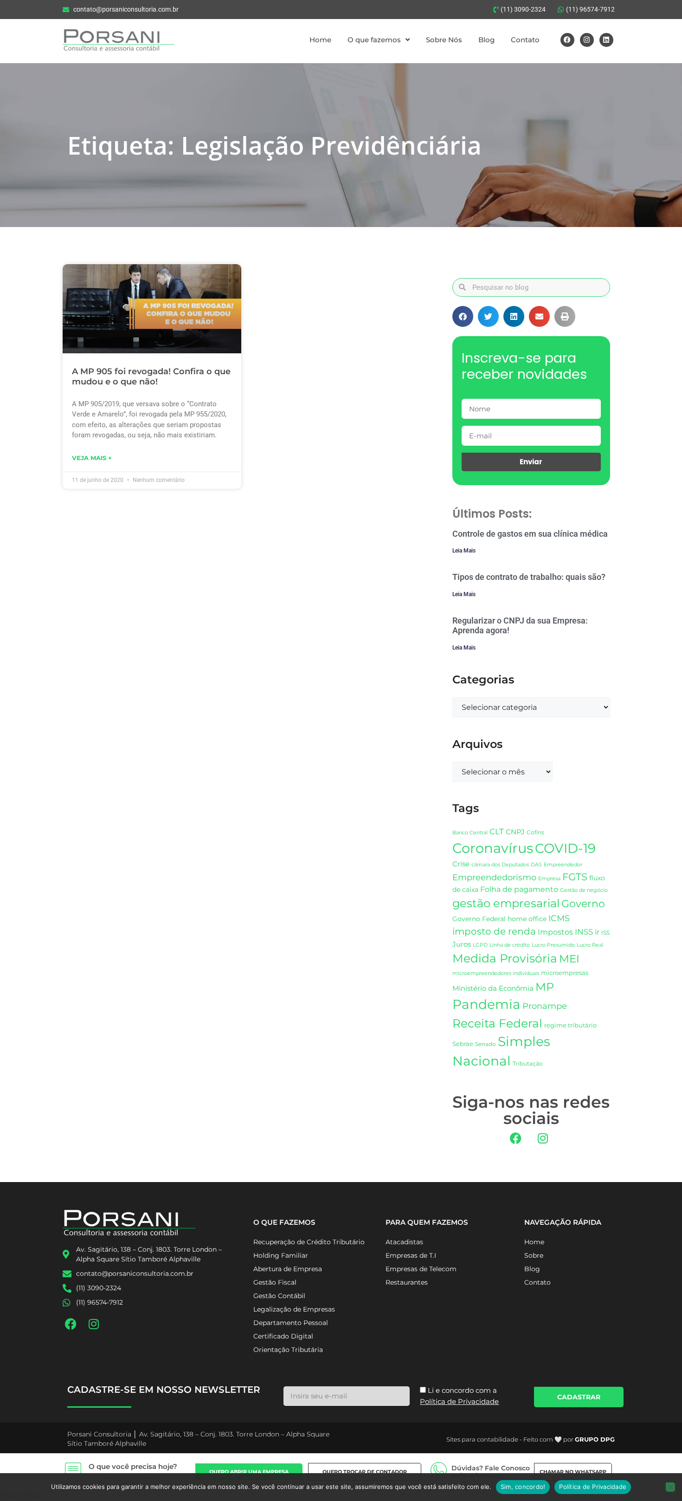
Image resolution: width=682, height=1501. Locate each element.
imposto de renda (494, 931)
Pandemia (486, 1004)
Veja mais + (92, 457)
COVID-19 (565, 848)
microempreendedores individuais (495, 973)
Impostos (555, 932)
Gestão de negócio (584, 890)
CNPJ (515, 831)
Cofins (535, 832)
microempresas (564, 972)
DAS (536, 864)
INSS (584, 931)
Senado (485, 1044)
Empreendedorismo (494, 877)
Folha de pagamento (519, 889)
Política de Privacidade (592, 1486)
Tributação (528, 1063)
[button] (462, 316)
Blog (486, 39)
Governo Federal (479, 919)
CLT (496, 831)
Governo (583, 903)
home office (527, 919)
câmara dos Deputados (500, 865)
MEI (569, 958)
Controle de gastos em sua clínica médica (530, 534)
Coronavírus (492, 848)
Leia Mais (464, 550)
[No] (670, 1487)
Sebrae (462, 1043)
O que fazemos (374, 39)
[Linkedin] (606, 40)
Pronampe (544, 1006)
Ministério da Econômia (493, 988)
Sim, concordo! (523, 1486)
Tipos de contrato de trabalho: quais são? (528, 577)
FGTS (574, 877)
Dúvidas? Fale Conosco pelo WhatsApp (490, 1472)
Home (320, 39)
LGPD (480, 945)
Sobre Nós (444, 39)
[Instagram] (587, 40)
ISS (605, 932)
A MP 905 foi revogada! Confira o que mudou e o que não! (151, 376)
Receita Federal (497, 1023)
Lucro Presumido (553, 945)
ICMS (559, 918)
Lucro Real (590, 945)
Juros (461, 944)
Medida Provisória (504, 958)
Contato (525, 39)
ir (597, 932)
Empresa (549, 878)
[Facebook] (567, 40)
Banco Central (470, 832)
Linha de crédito (509, 945)
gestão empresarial (506, 903)
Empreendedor (563, 865)
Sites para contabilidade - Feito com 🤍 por (530, 1439)
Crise (461, 863)
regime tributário (570, 1025)
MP (544, 987)
